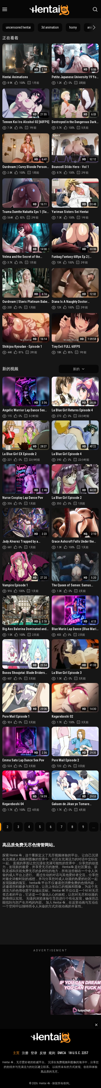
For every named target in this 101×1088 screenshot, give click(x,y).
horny (73, 27)
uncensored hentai (18, 27)
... (93, 827)
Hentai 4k (44, 1083)
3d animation (50, 27)
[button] (93, 27)
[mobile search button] (95, 9)
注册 (25, 1053)
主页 (16, 1053)
